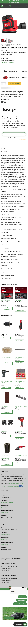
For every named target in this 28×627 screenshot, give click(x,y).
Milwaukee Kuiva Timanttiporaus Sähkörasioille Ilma (5, 457)
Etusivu (3, 44)
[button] (2, 6)
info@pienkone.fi (5, 512)
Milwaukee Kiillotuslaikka (6, 357)
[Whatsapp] (2, 102)
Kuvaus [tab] (3, 148)
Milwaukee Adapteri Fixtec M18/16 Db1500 (6, 332)
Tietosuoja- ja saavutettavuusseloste (10, 486)
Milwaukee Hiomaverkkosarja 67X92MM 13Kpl (21, 406)
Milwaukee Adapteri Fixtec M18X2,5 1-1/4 (6, 382)
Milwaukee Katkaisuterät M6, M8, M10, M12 (7, 430)
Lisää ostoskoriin (14, 83)
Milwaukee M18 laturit (5, 300)
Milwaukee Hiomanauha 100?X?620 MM (6, 405)
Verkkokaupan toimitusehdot (16, 483)
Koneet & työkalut (10, 44)
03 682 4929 (4, 507)
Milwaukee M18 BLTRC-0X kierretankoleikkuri (20, 430)
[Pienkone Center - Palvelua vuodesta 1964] (14, 5)
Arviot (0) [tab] (4, 151)
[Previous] (3, 24)
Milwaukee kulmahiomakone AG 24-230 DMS (21, 456)
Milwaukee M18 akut (19, 300)
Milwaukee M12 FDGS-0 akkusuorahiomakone (20, 332)
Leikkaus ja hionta (5, 45)
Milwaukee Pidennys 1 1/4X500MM (19, 358)
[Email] (5, 102)
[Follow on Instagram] (22, 486)
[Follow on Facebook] (20, 486)
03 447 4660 (4, 539)
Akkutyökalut (20, 44)
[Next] (25, 24)
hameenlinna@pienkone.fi (7, 502)
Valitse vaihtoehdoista (7, 308)
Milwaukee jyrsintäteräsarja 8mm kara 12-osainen (20, 382)
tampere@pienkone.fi (6, 534)
